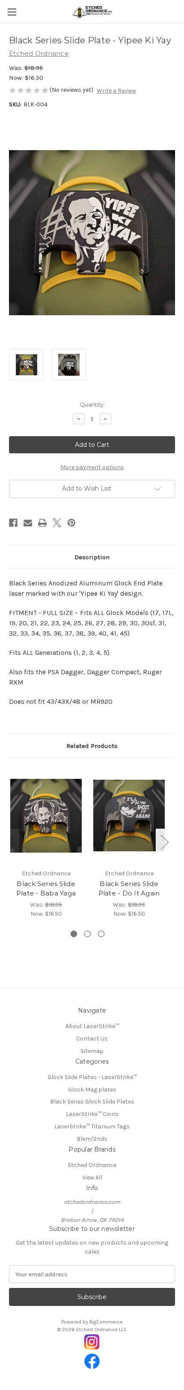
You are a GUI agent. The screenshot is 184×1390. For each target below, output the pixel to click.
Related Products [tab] (92, 746)
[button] (92, 1342)
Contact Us (92, 1038)
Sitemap (92, 1051)
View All (92, 1177)
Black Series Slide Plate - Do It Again (129, 889)
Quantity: (92, 404)
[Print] (42, 523)
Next (164, 842)
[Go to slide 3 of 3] (101, 934)
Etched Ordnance (92, 1165)
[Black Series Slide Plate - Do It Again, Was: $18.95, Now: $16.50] (129, 816)
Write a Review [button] (116, 90)
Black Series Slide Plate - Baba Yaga (46, 889)
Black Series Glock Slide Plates (92, 1101)
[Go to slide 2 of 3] (87, 934)
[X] (57, 523)
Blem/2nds (92, 1139)
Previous (11, 842)
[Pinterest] (71, 523)
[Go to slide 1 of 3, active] (74, 934)
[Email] (28, 523)
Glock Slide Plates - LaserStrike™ (92, 1077)
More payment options (92, 467)
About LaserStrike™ (92, 1026)
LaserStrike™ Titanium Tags (92, 1126)
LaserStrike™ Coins (92, 1114)
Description (92, 557)
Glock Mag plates (92, 1089)
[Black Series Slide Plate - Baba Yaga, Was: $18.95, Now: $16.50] (46, 816)
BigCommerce (106, 1322)
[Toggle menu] (12, 12)
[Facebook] (13, 523)
